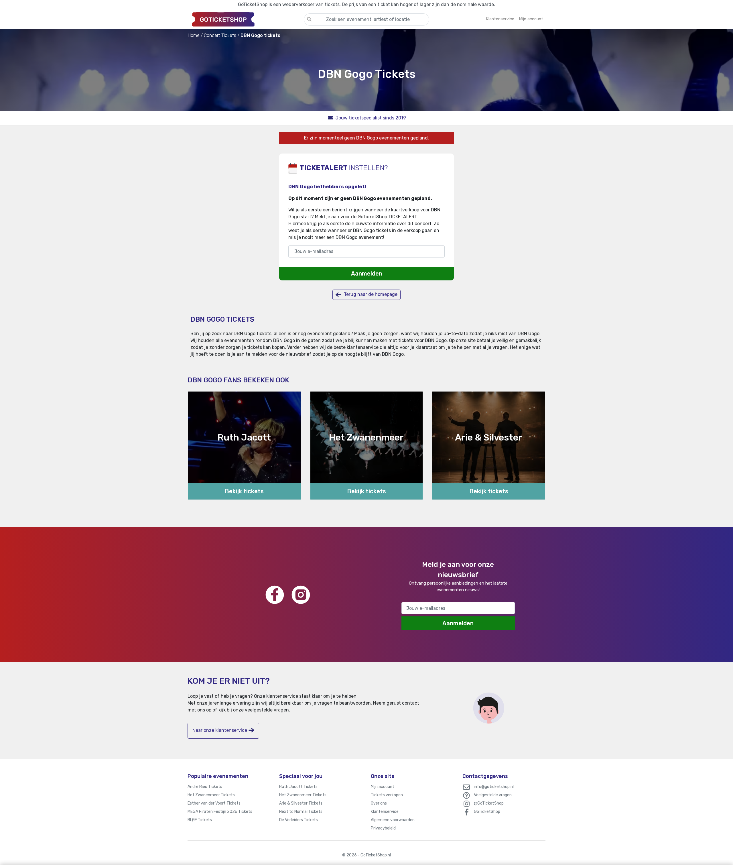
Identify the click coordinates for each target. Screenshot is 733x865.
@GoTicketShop (489, 803)
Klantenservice (385, 811)
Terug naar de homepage (370, 294)
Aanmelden (366, 273)
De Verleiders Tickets (298, 819)
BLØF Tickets (200, 819)
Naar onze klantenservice (219, 730)
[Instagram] (301, 595)
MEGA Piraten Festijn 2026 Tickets (220, 811)
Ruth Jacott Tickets (298, 786)
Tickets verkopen (387, 795)
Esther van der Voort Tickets (214, 803)
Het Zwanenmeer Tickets (211, 795)
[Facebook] (274, 595)
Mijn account (382, 786)
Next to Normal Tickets (300, 811)
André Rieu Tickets (205, 786)
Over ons (379, 803)
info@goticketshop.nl (494, 786)
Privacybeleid (383, 828)
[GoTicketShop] (246, 19)
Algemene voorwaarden (393, 819)
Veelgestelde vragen (493, 795)
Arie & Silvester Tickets (300, 803)
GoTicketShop (487, 811)
